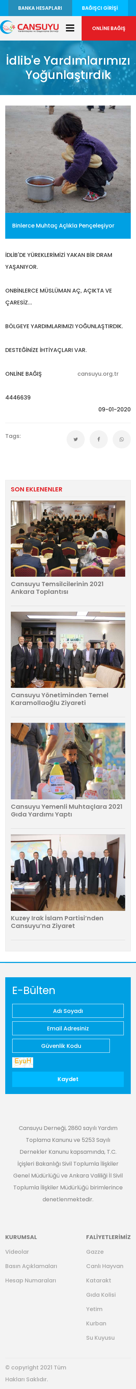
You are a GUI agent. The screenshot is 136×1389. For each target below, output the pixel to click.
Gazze (95, 1252)
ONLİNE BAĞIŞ (109, 28)
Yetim (94, 1309)
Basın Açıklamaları (31, 1266)
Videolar (17, 1252)
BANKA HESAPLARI (40, 8)
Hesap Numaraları (30, 1280)
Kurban (96, 1323)
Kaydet (68, 1079)
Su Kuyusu (100, 1338)
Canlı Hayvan (104, 1266)
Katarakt (98, 1280)
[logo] (29, 26)
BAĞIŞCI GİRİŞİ (100, 8)
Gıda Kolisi (101, 1295)
